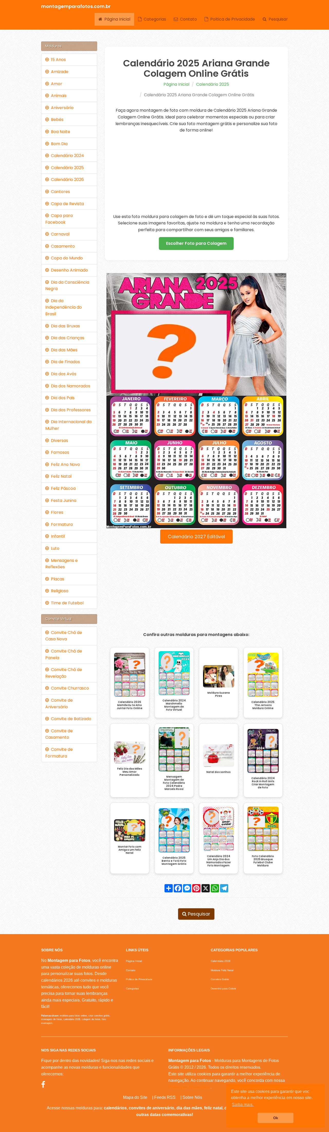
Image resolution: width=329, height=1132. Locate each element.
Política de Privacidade (189, 1087)
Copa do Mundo (66, 258)
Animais (58, 96)
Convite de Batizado (70, 719)
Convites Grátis (220, 979)
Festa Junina (62, 500)
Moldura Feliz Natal (222, 970)
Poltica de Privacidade (231, 19)
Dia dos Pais (62, 398)
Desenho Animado (68, 270)
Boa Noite (59, 132)
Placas (56, 579)
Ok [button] (275, 1118)
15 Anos (57, 60)
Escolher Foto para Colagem (196, 243)
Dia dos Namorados (69, 386)
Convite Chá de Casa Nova (63, 636)
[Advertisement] (196, 173)
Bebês (56, 120)
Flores (56, 512)
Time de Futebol (66, 603)
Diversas (58, 440)
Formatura (61, 524)
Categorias (154, 19)
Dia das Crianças (66, 338)
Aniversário (61, 108)
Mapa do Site (135, 1097)
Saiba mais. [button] (242, 1104)
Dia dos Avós (62, 374)
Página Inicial (116, 19)
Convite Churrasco (69, 688)
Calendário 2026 (66, 179)
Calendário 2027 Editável (196, 536)
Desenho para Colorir (223, 988)
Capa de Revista (66, 204)
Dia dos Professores (70, 410)
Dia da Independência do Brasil (63, 307)
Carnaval (59, 234)
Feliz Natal (60, 476)
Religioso (58, 591)
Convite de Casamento (59, 734)
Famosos (59, 452)
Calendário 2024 (66, 156)
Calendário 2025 (212, 84)
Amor (55, 84)
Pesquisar (277, 19)
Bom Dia (58, 144)
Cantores (59, 192)
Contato (187, 19)
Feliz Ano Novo (64, 464)
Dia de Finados (64, 362)
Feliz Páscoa (62, 488)
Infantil (57, 536)
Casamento (62, 246)
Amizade (58, 72)
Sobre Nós (192, 1097)
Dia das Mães (63, 350)
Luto (54, 548)
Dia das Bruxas (64, 326)
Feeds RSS (165, 1097)
